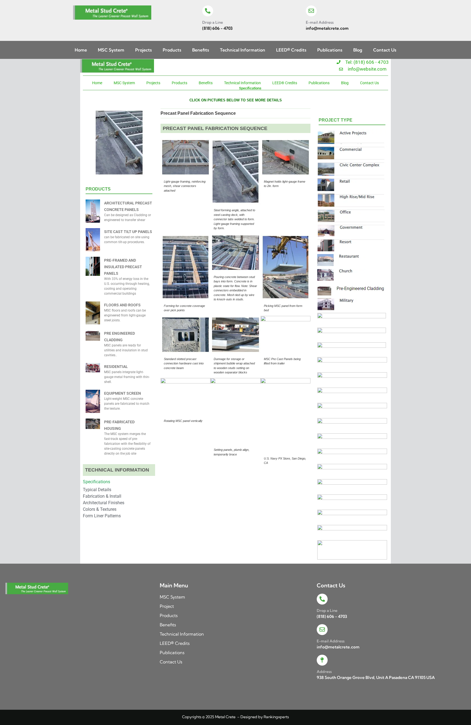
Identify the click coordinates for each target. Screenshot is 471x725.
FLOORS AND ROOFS (122, 305)
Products (172, 50)
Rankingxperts (276, 716)
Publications (329, 50)
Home (81, 50)
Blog (357, 50)
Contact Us (384, 50)
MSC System (111, 50)
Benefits (200, 50)
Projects (143, 50)
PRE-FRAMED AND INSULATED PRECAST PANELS (123, 267)
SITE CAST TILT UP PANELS (128, 231)
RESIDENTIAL (116, 366)
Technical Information (242, 50)
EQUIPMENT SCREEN (122, 393)
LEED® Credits (291, 50)
